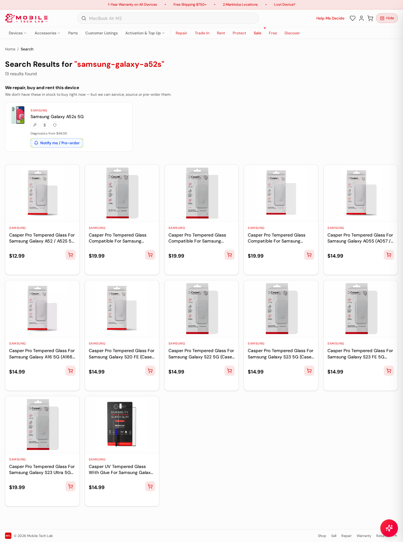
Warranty (364, 535)
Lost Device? (284, 4)
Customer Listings (101, 33)
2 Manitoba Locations (240, 4)
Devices (16, 33)
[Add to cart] (70, 255)
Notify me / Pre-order (60, 142)
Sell (333, 535)
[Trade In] (45, 125)
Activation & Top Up (143, 33)
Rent (221, 33)
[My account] (361, 18)
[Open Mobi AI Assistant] (389, 528)
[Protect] (55, 125)
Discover (292, 33)
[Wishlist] (352, 18)
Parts (73, 33)
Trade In (202, 33)
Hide (390, 18)
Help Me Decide (330, 18)
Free (273, 33)
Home (10, 49)
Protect (239, 33)
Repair (181, 33)
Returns (382, 535)
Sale (257, 33)
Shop (322, 535)
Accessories (45, 33)
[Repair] (35, 125)
